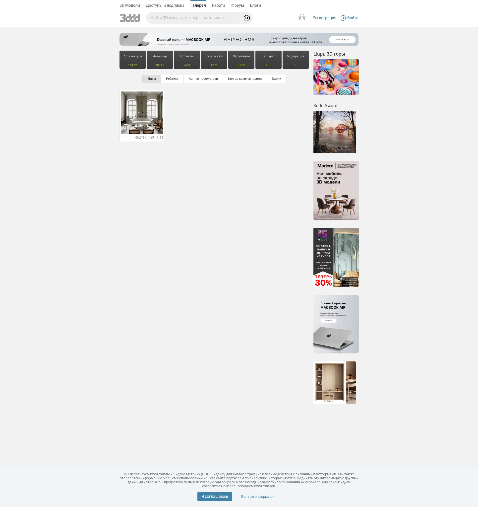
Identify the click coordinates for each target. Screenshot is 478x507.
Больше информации (258, 497)
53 (161, 137)
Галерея (198, 5)
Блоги (255, 5)
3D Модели (130, 5)
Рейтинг (172, 79)
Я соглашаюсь (214, 496)
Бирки (276, 79)
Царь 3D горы (329, 54)
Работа (218, 5)
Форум (237, 5)
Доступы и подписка (165, 5)
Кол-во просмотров (203, 79)
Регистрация (324, 17)
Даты (152, 79)
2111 (142, 137)
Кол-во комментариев (245, 79)
